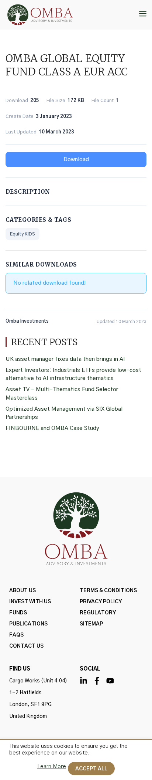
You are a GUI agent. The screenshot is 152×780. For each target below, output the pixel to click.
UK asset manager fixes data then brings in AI (65, 359)
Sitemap (91, 624)
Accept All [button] (91, 768)
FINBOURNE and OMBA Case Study (52, 428)
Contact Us (26, 646)
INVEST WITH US (30, 601)
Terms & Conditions (108, 590)
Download (76, 159)
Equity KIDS (22, 234)
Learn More (51, 766)
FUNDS (18, 612)
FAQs (16, 635)
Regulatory (98, 612)
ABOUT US (22, 590)
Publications (28, 624)
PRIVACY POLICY (101, 601)
